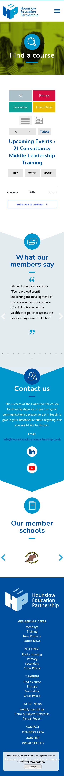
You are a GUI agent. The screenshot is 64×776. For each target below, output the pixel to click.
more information (36, 761)
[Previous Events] (16, 131)
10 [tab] (50, 353)
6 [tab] (29, 353)
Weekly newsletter (32, 709)
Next (59, 314)
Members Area (33, 732)
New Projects (32, 636)
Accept (32, 766)
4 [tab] (18, 353)
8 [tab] (40, 353)
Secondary (21, 107)
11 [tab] (56, 353)
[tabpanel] (32, 305)
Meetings (32, 627)
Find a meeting (32, 654)
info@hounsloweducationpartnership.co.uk (32, 439)
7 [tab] (34, 353)
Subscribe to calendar (30, 204)
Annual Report (32, 719)
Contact (32, 727)
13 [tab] (32, 358)
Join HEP (33, 738)
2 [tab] (8, 353)
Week (32, 173)
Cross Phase (44, 107)
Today (44, 132)
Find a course (32, 682)
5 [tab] (24, 353)
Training (32, 631)
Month (49, 173)
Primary (44, 95)
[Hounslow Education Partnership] (20, 18)
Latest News (32, 641)
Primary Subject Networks (32, 714)
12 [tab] (61, 353)
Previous (2, 314)
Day (15, 173)
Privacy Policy (33, 743)
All (20, 95)
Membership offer (32, 621)
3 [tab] (13, 353)
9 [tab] (45, 353)
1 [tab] (2, 353)
